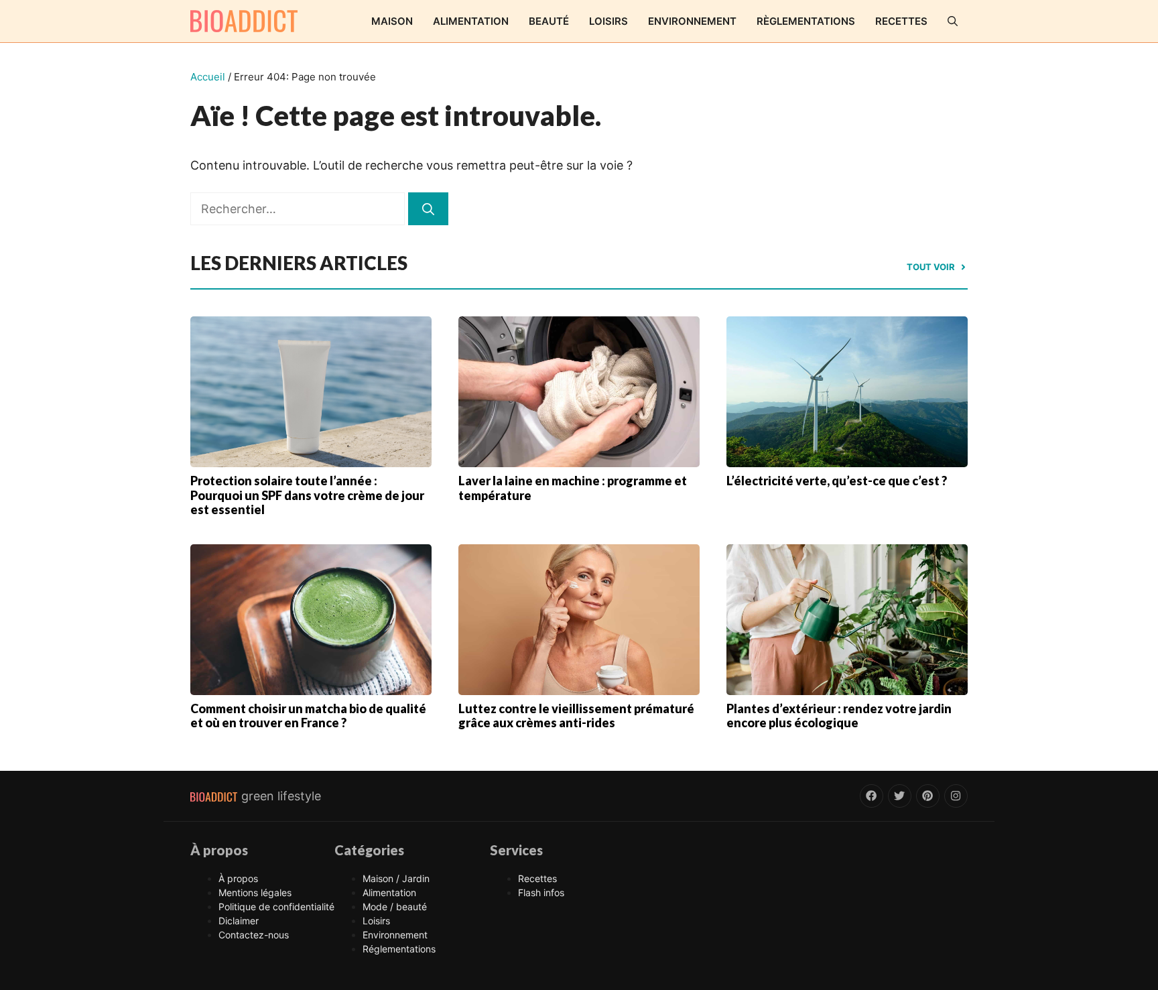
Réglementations (399, 948)
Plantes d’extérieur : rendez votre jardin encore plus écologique (839, 716)
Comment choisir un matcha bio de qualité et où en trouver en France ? (308, 716)
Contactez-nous (253, 934)
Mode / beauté (395, 906)
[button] (953, 21)
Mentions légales (255, 892)
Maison (392, 21)
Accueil (207, 76)
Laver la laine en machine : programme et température (572, 488)
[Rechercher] (428, 208)
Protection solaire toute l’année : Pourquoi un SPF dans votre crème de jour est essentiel (307, 495)
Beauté (549, 21)
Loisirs (608, 21)
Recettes (901, 21)
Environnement (692, 21)
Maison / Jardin (396, 878)
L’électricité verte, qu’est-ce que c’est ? (836, 480)
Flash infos (541, 892)
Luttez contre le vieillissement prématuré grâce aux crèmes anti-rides (576, 716)
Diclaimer (238, 920)
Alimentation (471, 21)
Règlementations (806, 21)
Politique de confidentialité (276, 906)
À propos (238, 878)
